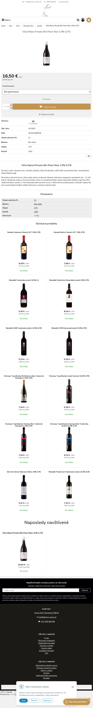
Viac (10, 26)
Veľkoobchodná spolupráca (46, 675)
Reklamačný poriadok (46, 643)
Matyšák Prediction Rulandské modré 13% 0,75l (69, 280)
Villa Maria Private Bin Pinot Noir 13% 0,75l (22, 533)
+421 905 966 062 (48, 621)
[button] (89, 699)
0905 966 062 (51, 2)
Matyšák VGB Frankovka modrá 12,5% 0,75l (24, 328)
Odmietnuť (47, 700)
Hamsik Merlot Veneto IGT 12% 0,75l (69, 232)
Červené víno (28, 26)
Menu (7, 20)
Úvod (3, 26)
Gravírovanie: (8, 86)
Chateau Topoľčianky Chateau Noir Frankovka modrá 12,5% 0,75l (69, 425)
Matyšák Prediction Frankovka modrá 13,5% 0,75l (69, 472)
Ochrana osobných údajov (46, 668)
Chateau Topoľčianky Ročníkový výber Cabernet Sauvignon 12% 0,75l (24, 377)
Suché (39, 26)
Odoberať (84, 590)
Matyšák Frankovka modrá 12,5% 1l (24, 280)
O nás (46, 638)
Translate (18, 694)
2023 (36, 212)
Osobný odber (46, 648)
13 (35, 200)
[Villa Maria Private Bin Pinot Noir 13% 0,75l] (46, 53)
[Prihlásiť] (83, 20)
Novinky (46, 673)
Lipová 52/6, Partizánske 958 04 (46, 613)
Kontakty (46, 678)
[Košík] (88, 20)
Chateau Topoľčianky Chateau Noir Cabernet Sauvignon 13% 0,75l (24, 425)
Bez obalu (38, 204)
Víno (18, 26)
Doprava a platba (46, 646)
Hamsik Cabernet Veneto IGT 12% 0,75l (23, 232)
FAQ (46, 653)
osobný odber (63, 2)
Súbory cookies (46, 670)
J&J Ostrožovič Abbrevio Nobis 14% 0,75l (24, 472)
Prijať (24, 700)
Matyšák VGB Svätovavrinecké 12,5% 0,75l (69, 328)
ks (8, 106)
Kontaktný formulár (46, 651)
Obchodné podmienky (46, 640)
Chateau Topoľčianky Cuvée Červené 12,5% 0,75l (69, 376)
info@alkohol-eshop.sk (33, 2)
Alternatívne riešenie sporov (46, 665)
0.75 (35, 208)
